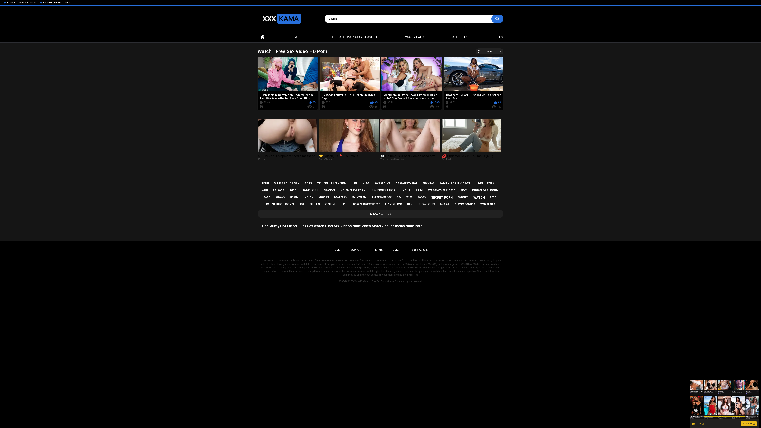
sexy (463, 190)
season (329, 190)
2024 (292, 190)
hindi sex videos (487, 183)
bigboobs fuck (383, 190)
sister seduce (465, 204)
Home (263, 37)
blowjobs (426, 204)
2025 (308, 183)
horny (294, 197)
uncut (405, 190)
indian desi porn (485, 190)
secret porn (442, 197)
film (419, 190)
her (409, 204)
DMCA (396, 249)
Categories (459, 37)
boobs (421, 197)
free (344, 204)
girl (354, 183)
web (265, 190)
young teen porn (331, 183)
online (330, 204)
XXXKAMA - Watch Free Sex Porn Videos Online (376, 281)
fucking (428, 183)
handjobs (310, 190)
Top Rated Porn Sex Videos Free (354, 37)
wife (409, 197)
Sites (499, 37)
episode (278, 190)
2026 (493, 197)
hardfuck (393, 204)
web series (487, 204)
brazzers (340, 197)
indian (309, 197)
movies (324, 197)
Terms (378, 249)
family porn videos (454, 183)
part (267, 197)
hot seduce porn (279, 204)
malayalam (359, 197)
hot (302, 204)
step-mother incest (441, 190)
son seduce (382, 183)
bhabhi (445, 204)
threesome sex (382, 197)
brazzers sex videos (366, 204)
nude (366, 183)
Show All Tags (380, 213)
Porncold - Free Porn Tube (56, 2)
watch (479, 197)
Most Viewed (414, 37)
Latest (299, 37)
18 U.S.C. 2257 (419, 249)
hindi (265, 183)
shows (280, 197)
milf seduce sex (287, 183)
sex (399, 197)
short (463, 197)
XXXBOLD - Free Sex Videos (21, 2)
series (315, 204)
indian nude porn (352, 190)
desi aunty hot (407, 183)
